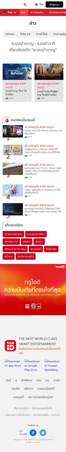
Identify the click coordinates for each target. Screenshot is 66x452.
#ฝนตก (26, 241)
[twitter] (42, 432)
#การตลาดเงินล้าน (13, 234)
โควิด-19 (25, 34)
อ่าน (10, 12)
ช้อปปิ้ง (16, 389)
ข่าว (23, 12)
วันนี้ (8, 380)
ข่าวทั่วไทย (41, 34)
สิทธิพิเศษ (26, 380)
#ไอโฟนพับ (51, 249)
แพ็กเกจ (28, 389)
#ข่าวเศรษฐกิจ (12, 83)
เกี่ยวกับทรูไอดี (21, 408)
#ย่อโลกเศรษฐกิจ (25, 256)
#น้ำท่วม (8, 256)
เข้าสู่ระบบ (54, 4)
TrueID (10, 4)
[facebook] (33, 432)
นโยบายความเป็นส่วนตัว (17, 415)
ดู (16, 380)
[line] (23, 432)
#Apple (39, 241)
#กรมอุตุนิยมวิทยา (36, 234)
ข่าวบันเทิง (37, 12)
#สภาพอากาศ (11, 241)
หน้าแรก (10, 34)
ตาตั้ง (57, 380)
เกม (47, 380)
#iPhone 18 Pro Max (15, 249)
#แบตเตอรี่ (36, 249)
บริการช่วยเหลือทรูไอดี (40, 397)
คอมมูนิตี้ (18, 397)
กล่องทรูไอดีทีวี (45, 389)
